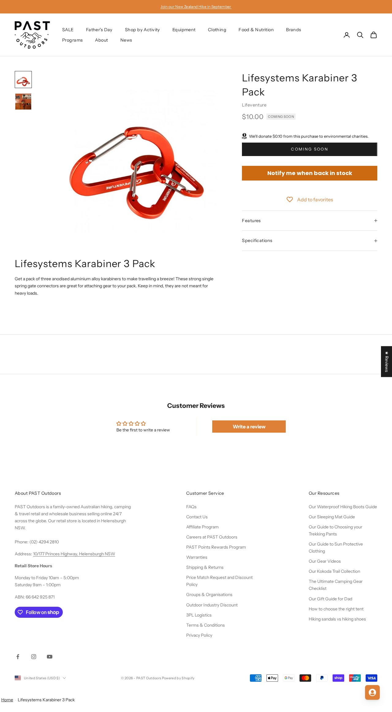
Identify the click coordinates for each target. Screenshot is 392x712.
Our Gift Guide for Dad (330, 599)
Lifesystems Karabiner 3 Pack (46, 700)
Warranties (196, 557)
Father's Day (99, 29)
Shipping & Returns (205, 567)
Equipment (184, 29)
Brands (293, 29)
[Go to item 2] (23, 101)
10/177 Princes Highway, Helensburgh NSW (74, 554)
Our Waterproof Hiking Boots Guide (343, 506)
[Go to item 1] (23, 79)
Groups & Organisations (209, 594)
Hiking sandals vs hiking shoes (337, 619)
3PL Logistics (199, 615)
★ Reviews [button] (387, 361)
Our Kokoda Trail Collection (334, 571)
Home (7, 700)
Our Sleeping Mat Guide (332, 517)
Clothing (217, 29)
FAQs (191, 506)
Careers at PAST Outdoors (211, 537)
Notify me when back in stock (309, 173)
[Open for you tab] (372, 692)
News (126, 40)
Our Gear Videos (325, 561)
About (101, 40)
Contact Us (197, 517)
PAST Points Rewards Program (216, 547)
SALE (68, 29)
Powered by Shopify (178, 678)
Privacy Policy (199, 635)
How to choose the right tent (336, 609)
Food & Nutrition (256, 29)
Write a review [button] (249, 426)
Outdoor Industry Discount (212, 605)
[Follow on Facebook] (18, 657)
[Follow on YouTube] (50, 657)
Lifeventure (254, 105)
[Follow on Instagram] (34, 657)
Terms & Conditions (205, 625)
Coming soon (309, 149)
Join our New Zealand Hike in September (196, 6)
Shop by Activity (142, 29)
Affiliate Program (202, 527)
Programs (72, 40)
